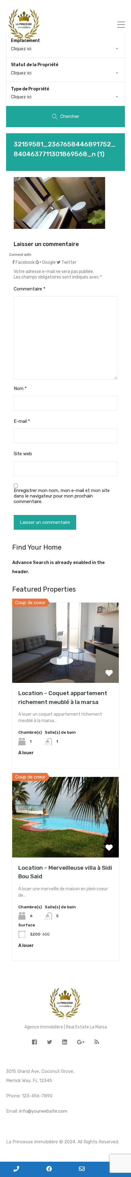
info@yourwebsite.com (43, 1111)
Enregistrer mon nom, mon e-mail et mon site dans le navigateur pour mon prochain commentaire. (62, 496)
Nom (20, 388)
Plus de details (65, 666)
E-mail (22, 421)
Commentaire (29, 289)
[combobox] (65, 73)
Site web (23, 453)
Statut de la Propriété (34, 64)
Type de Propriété (30, 89)
